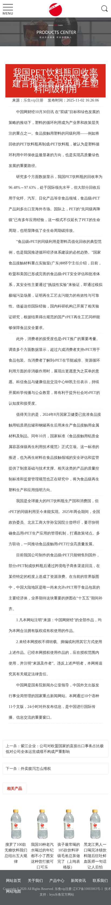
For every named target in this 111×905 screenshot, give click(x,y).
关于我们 (35, 881)
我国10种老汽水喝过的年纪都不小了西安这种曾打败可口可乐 (42, 856)
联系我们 (100, 881)
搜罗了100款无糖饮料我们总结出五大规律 (16, 853)
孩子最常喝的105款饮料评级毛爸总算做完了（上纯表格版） (68, 856)
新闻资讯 (78, 881)
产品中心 (56, 881)
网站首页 (13, 881)
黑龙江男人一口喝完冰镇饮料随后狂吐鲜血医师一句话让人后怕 (95, 856)
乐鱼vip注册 (33, 100)
